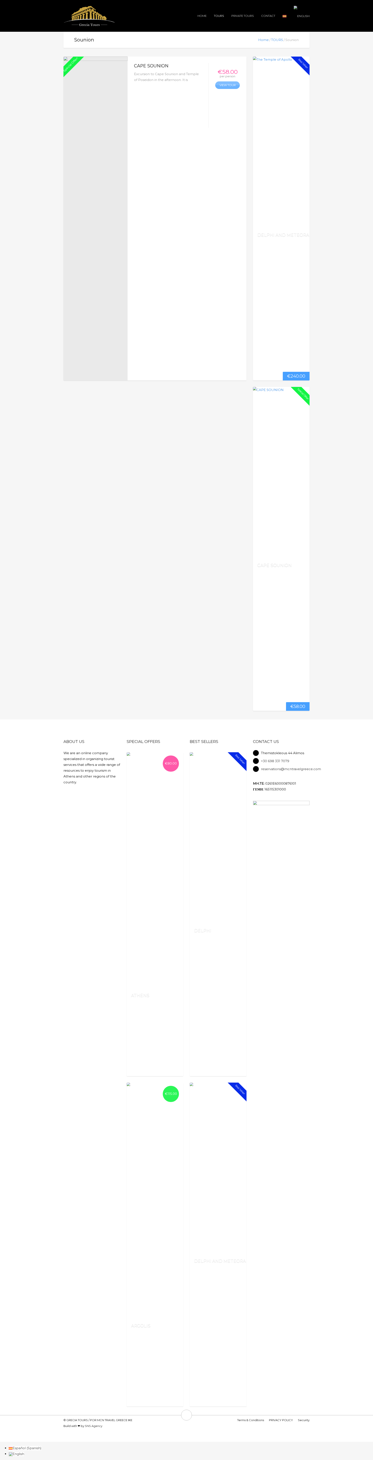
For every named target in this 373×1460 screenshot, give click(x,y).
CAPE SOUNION (151, 65)
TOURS (219, 15)
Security (304, 1420)
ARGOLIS (140, 1325)
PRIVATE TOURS (242, 15)
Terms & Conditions (250, 1420)
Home (202, 15)
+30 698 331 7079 (275, 761)
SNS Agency (93, 1426)
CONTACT (268, 15)
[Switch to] (284, 15)
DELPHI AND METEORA (283, 234)
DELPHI (202, 930)
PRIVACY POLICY (281, 1420)
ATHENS (140, 995)
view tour (228, 85)
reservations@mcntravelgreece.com (291, 769)
